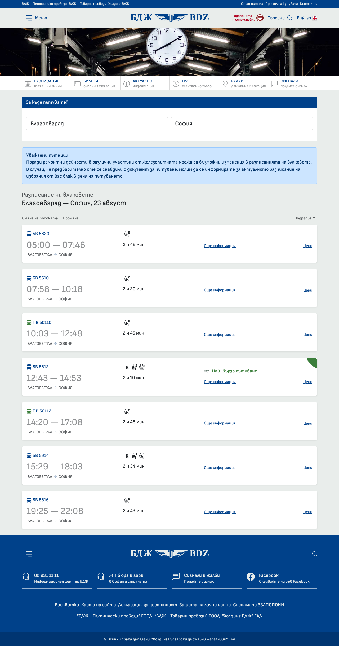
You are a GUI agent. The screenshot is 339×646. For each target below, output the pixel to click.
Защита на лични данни (205, 605)
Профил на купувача (281, 4)
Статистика (252, 4)
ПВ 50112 (42, 411)
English (304, 18)
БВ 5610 (41, 278)
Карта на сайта (98, 605)
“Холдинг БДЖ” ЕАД (242, 616)
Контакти (308, 4)
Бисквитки (67, 605)
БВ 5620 (41, 233)
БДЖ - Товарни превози (87, 4)
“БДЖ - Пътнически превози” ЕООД (114, 616)
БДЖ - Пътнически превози (44, 4)
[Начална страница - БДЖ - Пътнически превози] (169, 553)
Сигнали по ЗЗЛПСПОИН (258, 605)
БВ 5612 (41, 367)
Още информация (220, 245)
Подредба (303, 218)
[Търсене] (314, 553)
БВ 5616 (41, 500)
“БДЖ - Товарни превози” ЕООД (187, 616)
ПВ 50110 (42, 322)
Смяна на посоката (40, 218)
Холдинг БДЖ (118, 4)
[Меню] (29, 554)
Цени (307, 245)
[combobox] (97, 123)
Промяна (71, 218)
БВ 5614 (41, 455)
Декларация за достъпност (147, 605)
